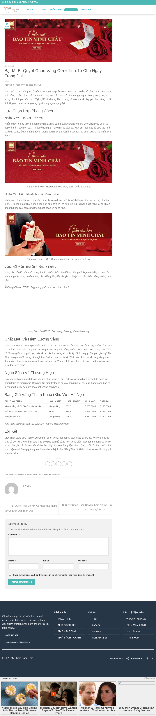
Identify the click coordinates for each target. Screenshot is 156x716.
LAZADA (96, 625)
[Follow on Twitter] (144, 9)
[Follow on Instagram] (140, 9)
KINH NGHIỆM (86, 10)
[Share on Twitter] (53, 463)
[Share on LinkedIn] (69, 463)
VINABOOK (64, 619)
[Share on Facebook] (47, 463)
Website (82, 560)
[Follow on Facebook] (136, 9)
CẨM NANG (41, 10)
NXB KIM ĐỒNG (67, 631)
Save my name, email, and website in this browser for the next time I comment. (53, 575)
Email (46, 560)
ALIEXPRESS (100, 637)
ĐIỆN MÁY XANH (136, 625)
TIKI (94, 619)
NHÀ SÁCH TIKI (67, 625)
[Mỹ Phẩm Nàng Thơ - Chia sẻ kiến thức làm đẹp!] (11, 9)
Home (30, 10)
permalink (56, 475)
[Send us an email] (148, 9)
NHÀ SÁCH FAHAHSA (70, 637)
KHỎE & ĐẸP (56, 10)
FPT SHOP (132, 637)
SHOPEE (96, 631)
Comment (14, 534)
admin (39, 85)
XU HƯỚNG (71, 10)
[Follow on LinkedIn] (83, 658)
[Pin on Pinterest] (64, 463)
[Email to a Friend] (58, 463)
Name (12, 560)
